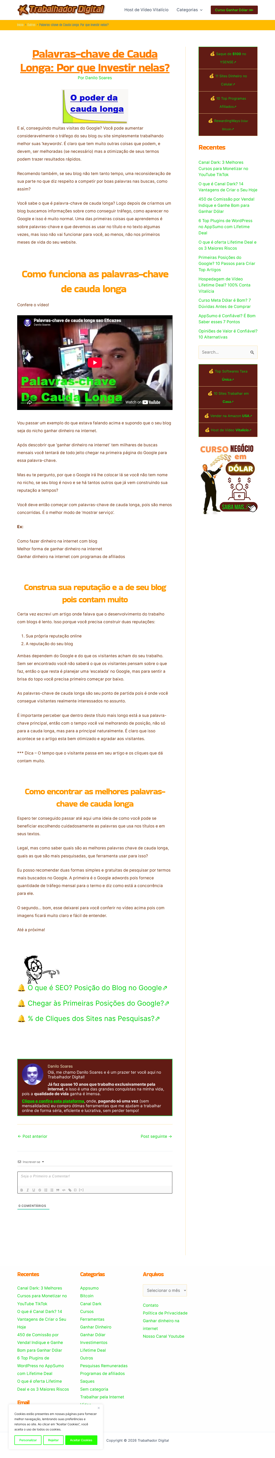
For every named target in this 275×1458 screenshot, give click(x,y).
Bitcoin (86, 1295)
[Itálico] (28, 1190)
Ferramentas (92, 1319)
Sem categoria (94, 1389)
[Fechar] (98, 1407)
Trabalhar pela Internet (102, 1397)
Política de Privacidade (165, 1313)
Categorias (187, 9)
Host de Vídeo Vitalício (146, 9)
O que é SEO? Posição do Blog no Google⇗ (98, 987)
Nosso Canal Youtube (163, 1336)
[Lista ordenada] (46, 1190)
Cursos (87, 1311)
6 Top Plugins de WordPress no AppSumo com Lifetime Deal (225, 226)
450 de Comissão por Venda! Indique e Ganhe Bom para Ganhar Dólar (226, 205)
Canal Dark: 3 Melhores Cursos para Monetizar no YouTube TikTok (223, 168)
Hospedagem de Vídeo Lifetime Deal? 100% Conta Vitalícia (225, 285)
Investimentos (93, 1342)
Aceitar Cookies (81, 1440)
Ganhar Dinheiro (95, 1327)
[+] (81, 1189)
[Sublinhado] (34, 1190)
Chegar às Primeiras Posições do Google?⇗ (99, 1003)
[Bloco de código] (64, 1190)
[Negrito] (22, 1190)
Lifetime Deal (93, 1350)
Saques (87, 1381)
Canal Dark (90, 1303)
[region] (56, 1426)
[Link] (70, 1190)
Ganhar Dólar (92, 1334)
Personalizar (28, 1440)
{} (75, 1189)
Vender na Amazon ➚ (231, 416)
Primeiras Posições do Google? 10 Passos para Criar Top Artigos (227, 263)
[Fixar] (40, 1190)
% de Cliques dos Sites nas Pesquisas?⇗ (94, 1018)
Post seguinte (156, 1136)
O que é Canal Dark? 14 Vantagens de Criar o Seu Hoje (41, 1319)
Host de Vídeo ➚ (231, 430)
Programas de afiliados (102, 1373)
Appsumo (89, 1288)
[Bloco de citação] (58, 1190)
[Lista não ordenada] (52, 1190)
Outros (86, 1358)
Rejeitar (53, 1440)
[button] (200, 10)
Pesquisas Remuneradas (104, 1365)
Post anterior (32, 1136)
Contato (150, 1305)
